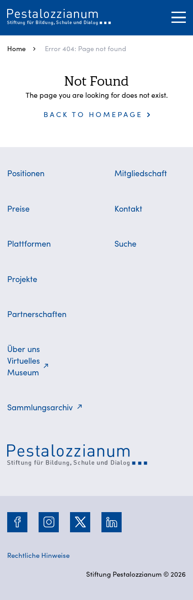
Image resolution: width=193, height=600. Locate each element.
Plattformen (29, 243)
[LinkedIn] (111, 522)
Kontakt (128, 208)
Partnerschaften (36, 313)
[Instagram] (49, 522)
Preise (18, 208)
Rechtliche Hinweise (38, 555)
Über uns (23, 348)
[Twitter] (80, 522)
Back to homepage (93, 114)
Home (16, 48)
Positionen (25, 172)
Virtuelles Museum (23, 366)
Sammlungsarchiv (40, 407)
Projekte (22, 278)
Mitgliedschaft (140, 172)
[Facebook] (17, 522)
